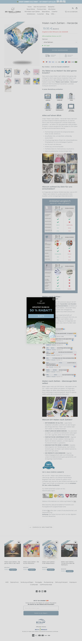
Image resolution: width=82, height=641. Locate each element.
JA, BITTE (41, 316)
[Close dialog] (54, 299)
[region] (41, 2)
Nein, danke (41, 321)
